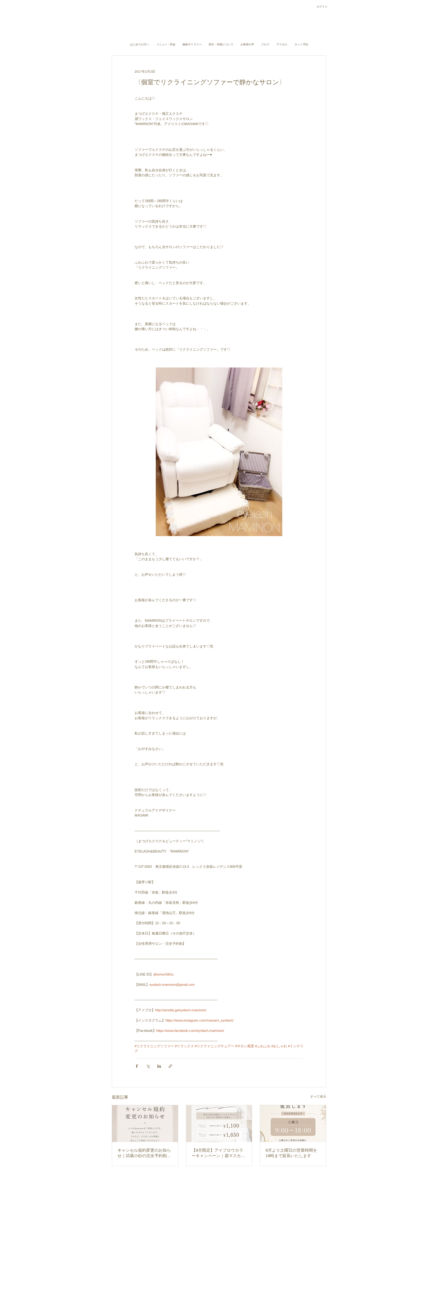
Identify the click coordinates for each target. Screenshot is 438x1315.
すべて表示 (318, 1096)
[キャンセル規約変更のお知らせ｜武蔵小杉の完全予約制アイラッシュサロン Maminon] (145, 1123)
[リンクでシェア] (170, 1066)
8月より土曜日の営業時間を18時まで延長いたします (291, 1153)
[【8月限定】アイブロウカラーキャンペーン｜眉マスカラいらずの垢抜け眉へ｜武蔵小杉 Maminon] (219, 1123)
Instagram (199, 1270)
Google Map (237, 1270)
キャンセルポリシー (208, 1259)
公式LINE (217, 1270)
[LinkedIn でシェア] (159, 1066)
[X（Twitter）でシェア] (148, 1066)
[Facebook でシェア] (137, 1066)
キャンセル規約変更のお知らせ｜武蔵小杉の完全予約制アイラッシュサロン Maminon (144, 1153)
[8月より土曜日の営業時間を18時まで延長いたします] (293, 1123)
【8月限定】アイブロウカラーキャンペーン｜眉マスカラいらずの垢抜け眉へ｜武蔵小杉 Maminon (218, 1153)
